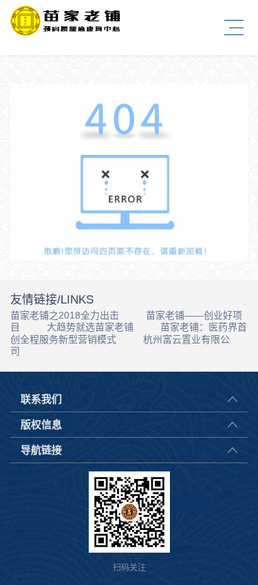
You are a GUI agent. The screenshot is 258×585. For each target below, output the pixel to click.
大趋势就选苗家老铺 (90, 326)
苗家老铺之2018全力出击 (64, 315)
